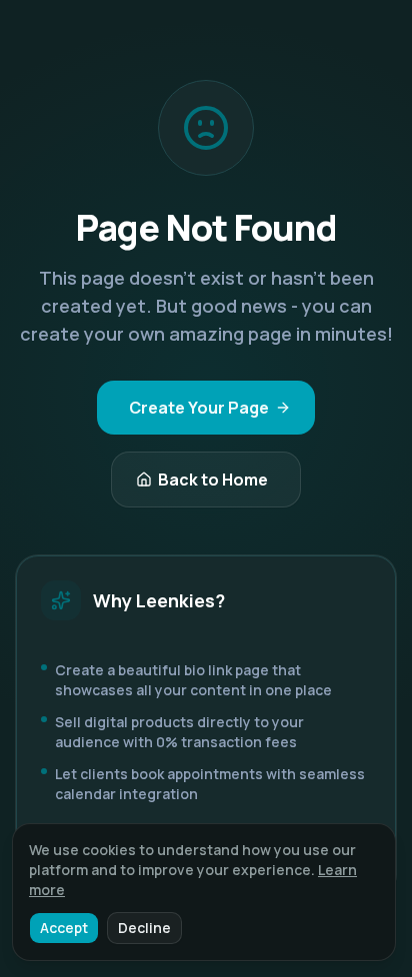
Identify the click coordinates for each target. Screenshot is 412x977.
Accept (64, 927)
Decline (144, 927)
